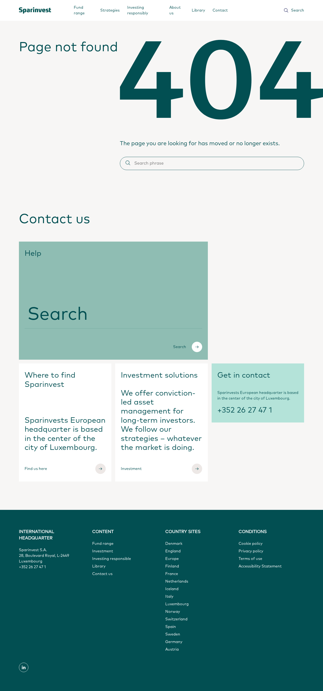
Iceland (172, 589)
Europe (172, 559)
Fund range (79, 10)
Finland (172, 566)
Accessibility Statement (260, 566)
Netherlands (176, 581)
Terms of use (250, 559)
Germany (173, 642)
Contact (220, 10)
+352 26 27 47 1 (244, 410)
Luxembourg (177, 604)
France (171, 574)
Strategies (110, 10)
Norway (172, 612)
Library (198, 10)
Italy (169, 596)
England (173, 551)
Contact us (102, 574)
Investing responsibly (137, 10)
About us (175, 10)
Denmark (173, 544)
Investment (102, 551)
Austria (172, 649)
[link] (35, 10)
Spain (170, 627)
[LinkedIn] (23, 667)
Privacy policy (251, 551)
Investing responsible (111, 559)
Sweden (172, 634)
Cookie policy (250, 544)
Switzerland (176, 619)
